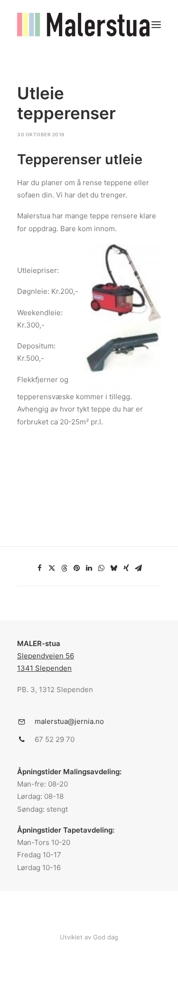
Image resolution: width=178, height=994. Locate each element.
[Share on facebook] (40, 568)
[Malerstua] (83, 25)
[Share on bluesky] (114, 568)
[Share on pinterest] (77, 568)
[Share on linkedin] (89, 568)
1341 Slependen (44, 668)
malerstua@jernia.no (69, 721)
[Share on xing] (126, 568)
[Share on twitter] (52, 568)
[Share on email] (138, 568)
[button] (156, 24)
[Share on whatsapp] (101, 568)
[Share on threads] (64, 568)
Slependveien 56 (45, 655)
